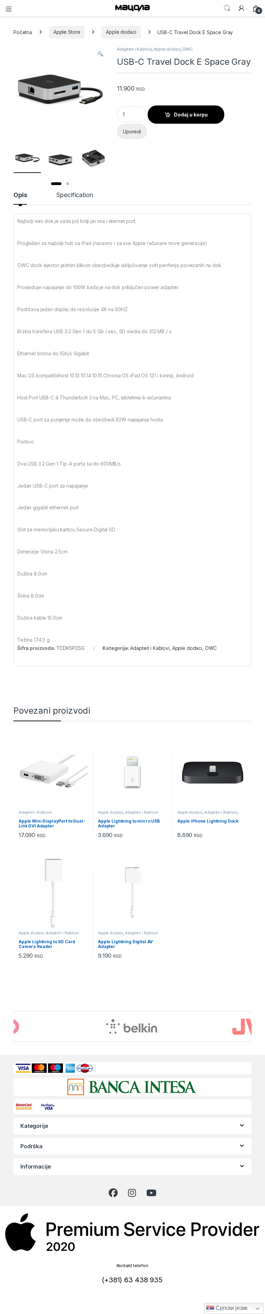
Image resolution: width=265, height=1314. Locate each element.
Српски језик (230, 1308)
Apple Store (66, 32)
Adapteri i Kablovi (134, 49)
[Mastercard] (25, 1106)
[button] (100, 54)
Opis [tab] (20, 195)
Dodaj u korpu (191, 115)
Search (227, 8)
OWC (187, 49)
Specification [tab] (74, 195)
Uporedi (132, 131)
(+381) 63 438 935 (132, 1280)
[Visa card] (48, 1106)
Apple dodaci (121, 32)
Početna (22, 32)
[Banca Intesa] (131, 1087)
